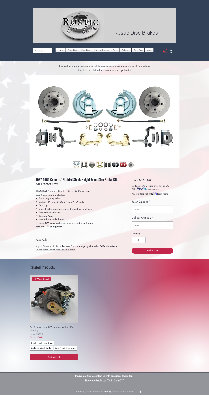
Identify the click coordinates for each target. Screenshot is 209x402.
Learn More (153, 188)
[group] (104, 317)
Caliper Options (142, 218)
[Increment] (143, 240)
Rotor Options (141, 201)
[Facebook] (140, 391)
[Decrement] (134, 240)
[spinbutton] (138, 240)
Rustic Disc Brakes (136, 33)
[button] (169, 50)
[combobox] (152, 209)
